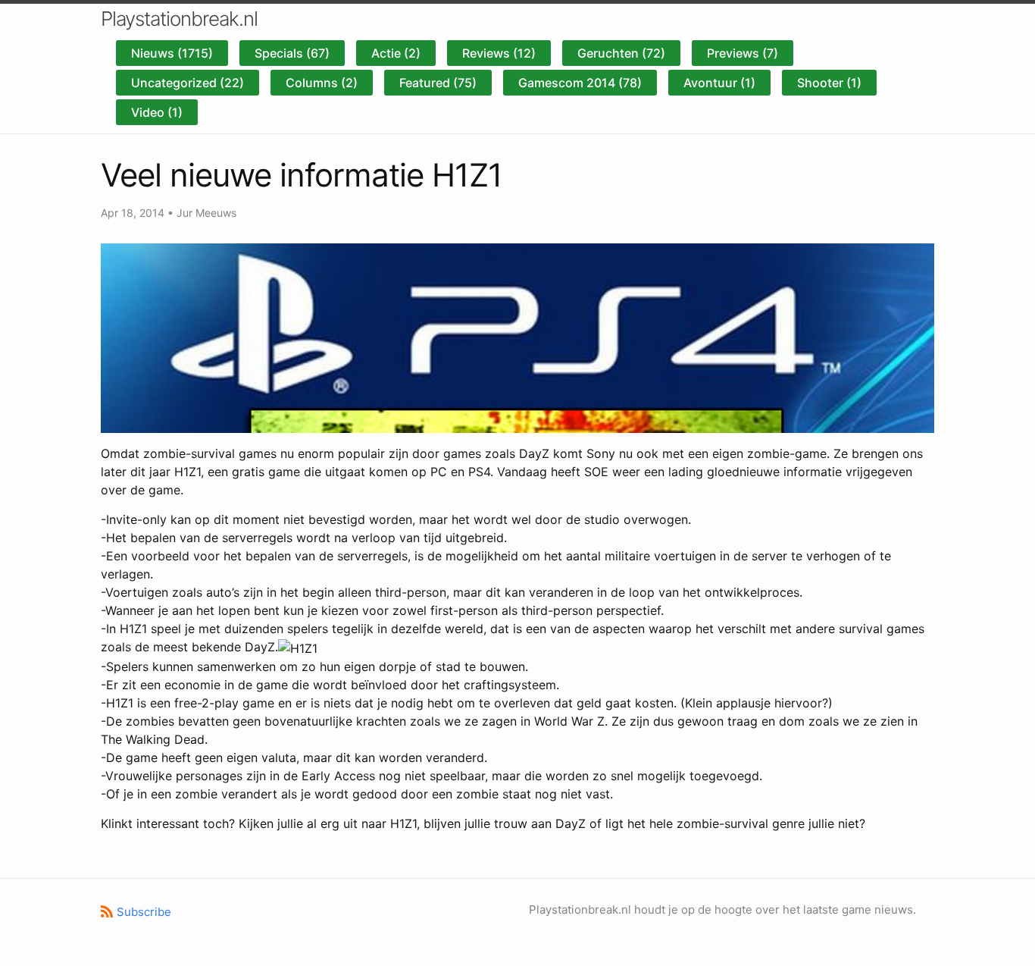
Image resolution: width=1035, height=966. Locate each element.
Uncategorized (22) (187, 82)
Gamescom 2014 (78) (580, 82)
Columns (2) (322, 82)
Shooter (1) (829, 82)
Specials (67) (292, 53)
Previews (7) (742, 53)
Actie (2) (396, 53)
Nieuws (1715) (172, 53)
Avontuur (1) (719, 82)
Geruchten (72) (621, 53)
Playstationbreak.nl (179, 18)
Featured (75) (438, 82)
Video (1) (157, 112)
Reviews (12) (499, 53)
